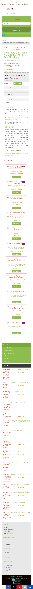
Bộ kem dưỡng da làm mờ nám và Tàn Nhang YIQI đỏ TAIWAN (20, 441)
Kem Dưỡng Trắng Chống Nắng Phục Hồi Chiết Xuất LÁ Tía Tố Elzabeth (21, 420)
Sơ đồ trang (7, 544)
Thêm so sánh (11, 91)
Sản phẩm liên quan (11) (16, 99)
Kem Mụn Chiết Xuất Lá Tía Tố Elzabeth (20, 413)
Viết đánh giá (21, 60)
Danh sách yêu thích (9, 569)
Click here (15, 78)
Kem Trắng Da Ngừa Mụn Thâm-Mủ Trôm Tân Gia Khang (16, 170)
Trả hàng (6, 542)
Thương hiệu (7, 552)
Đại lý (5, 555)
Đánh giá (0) (9, 99)
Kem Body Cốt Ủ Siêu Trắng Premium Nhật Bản (20, 382)
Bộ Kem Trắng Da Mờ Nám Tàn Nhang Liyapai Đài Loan (20, 492)
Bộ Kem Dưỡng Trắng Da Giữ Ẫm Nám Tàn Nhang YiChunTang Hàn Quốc (20, 451)
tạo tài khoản (23, 2)
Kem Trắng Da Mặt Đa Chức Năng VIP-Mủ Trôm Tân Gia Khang (16, 247)
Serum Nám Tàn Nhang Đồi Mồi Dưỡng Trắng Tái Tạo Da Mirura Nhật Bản (20, 391)
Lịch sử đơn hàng (8, 567)
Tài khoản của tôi (8, 565)
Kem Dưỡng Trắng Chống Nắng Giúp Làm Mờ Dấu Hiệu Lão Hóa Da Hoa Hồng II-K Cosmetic (21, 369)
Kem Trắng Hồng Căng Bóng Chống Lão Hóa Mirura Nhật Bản (20, 502)
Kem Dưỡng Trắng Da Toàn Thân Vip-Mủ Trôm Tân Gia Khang (16, 216)
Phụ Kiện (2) (6, 361)
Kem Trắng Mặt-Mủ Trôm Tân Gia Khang (16, 326)
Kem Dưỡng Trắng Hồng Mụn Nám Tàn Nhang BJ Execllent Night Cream (21, 462)
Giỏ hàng (18, 4)
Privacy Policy (7, 531)
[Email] (25, 587)
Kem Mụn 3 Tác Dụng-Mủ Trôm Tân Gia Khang (16, 185)
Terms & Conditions (8, 533)
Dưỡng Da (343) (7, 347)
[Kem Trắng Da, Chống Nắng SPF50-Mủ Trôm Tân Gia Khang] (16, 48)
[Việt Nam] (22, 4)
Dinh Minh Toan (23, 578)
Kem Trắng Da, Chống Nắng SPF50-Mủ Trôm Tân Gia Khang (16, 42)
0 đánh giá (13, 60)
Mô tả (5, 99)
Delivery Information (9, 529)
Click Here (21, 77)
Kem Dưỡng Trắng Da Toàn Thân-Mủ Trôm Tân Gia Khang (16, 201)
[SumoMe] (30, 587)
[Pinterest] (19, 587)
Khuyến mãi (7, 557)
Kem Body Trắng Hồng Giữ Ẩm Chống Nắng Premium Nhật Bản (20, 474)
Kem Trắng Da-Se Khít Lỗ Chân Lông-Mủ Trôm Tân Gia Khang (16, 310)
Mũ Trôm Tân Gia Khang (15, 63)
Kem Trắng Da (8, 109)
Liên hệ (5, 541)
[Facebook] (8, 587)
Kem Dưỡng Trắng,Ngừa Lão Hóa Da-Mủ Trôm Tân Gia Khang (16, 295)
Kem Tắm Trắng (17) (8, 350)
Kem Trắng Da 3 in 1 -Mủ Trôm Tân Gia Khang (16, 232)
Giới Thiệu (6, 527)
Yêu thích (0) (5, 4)
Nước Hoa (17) (7, 355)
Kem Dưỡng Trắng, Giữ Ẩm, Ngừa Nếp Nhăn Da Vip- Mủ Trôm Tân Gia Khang (16, 264)
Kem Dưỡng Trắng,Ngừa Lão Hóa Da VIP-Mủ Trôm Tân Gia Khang (16, 279)
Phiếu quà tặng (7, 554)
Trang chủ (4, 40)
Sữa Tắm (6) (6, 358)
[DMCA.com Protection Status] (16, 579)
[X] (13, 587)
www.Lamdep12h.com (10, 80)
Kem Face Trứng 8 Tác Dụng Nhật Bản (20, 484)
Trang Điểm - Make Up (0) (9, 353)
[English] (26, 4)
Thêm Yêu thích (11, 87)
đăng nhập (14, 2)
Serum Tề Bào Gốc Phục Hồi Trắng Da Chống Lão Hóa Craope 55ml (20, 402)
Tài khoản (12, 4)
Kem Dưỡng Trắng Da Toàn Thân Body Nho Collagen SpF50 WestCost (20, 512)
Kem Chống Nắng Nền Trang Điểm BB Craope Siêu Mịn (20, 430)
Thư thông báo (7, 570)
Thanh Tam (19, 576)
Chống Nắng (15, 109)
